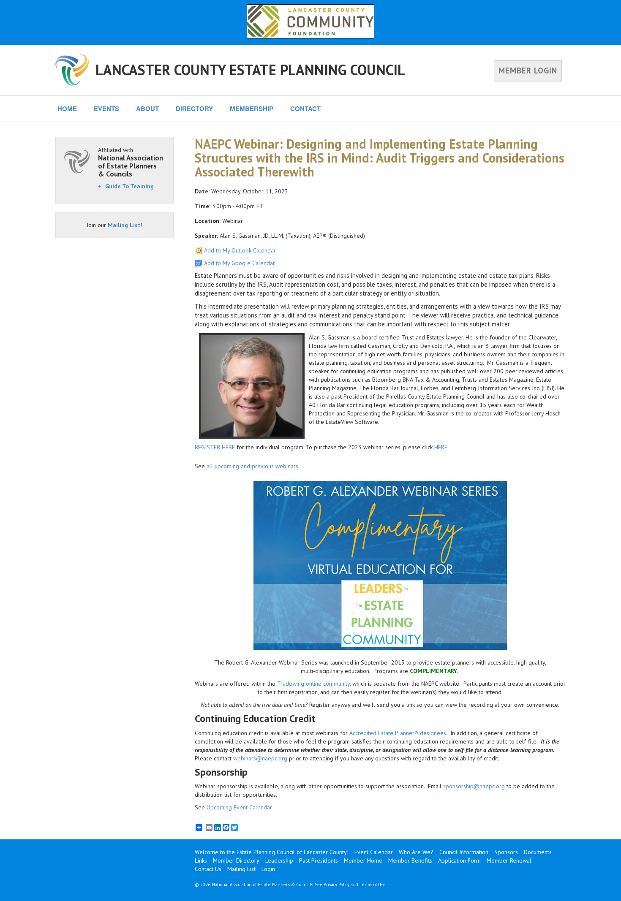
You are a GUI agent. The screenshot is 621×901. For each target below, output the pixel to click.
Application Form (459, 860)
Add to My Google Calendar (239, 263)
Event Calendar (373, 852)
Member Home (363, 860)
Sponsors (506, 852)
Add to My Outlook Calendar (240, 250)
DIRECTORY (194, 108)
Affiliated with (130, 162)
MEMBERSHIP (251, 108)
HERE (440, 447)
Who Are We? (416, 852)
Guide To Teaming (129, 186)
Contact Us (208, 869)
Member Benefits (410, 860)
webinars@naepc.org (260, 758)
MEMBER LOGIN (527, 70)
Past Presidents (318, 860)
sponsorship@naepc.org (474, 786)
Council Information (463, 852)
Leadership (279, 860)
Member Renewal (509, 860)
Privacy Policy (336, 884)
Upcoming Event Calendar (239, 807)
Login (268, 869)
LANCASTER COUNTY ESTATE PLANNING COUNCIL (250, 69)
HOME (67, 108)
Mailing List (124, 225)
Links (201, 860)
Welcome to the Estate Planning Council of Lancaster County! (272, 852)
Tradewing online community (313, 683)
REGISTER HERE (215, 447)
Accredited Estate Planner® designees (397, 733)
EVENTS (106, 108)
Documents (538, 852)
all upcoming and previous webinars (252, 466)
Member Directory (236, 860)
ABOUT (147, 108)
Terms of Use (373, 884)
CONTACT (305, 108)
